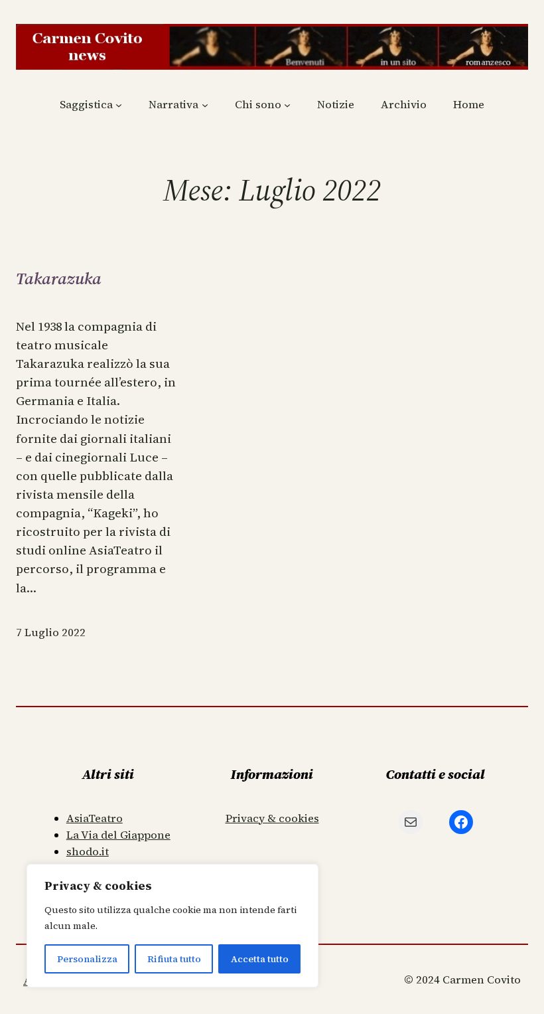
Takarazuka (59, 278)
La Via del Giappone (118, 835)
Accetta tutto (260, 959)
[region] (172, 925)
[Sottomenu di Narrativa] (205, 105)
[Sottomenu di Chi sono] (287, 105)
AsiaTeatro (94, 818)
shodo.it (87, 851)
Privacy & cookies (272, 818)
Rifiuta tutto (174, 959)
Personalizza (87, 959)
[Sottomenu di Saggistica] (118, 105)
